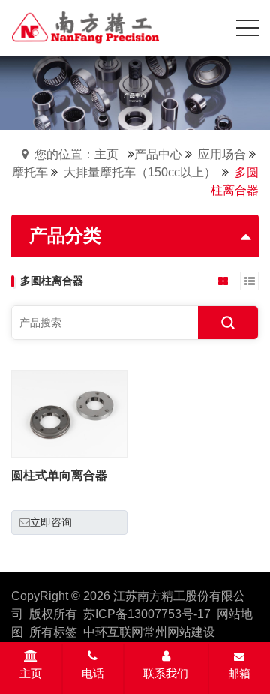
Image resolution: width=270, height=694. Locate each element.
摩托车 (30, 172)
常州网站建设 (179, 632)
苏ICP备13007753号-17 (147, 614)
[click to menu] (247, 28)
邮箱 (239, 673)
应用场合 (222, 154)
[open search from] (210, 26)
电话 (93, 673)
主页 (31, 673)
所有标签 (53, 632)
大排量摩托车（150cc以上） (140, 172)
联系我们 (165, 673)
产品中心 (158, 154)
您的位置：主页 (76, 154)
